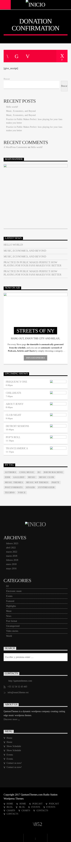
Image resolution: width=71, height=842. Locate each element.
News (8, 616)
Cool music (26, 472)
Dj (39, 472)
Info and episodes (35, 358)
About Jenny (15, 404)
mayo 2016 (11, 568)
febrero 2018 (12, 560)
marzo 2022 (11, 552)
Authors (10, 472)
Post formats (14, 487)
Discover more (11, 719)
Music (9, 611)
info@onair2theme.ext (18, 692)
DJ (7, 586)
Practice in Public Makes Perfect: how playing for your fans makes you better (32, 264)
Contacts (42, 810)
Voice (22, 492)
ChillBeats (13, 392)
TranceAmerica (17, 448)
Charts (11, 810)
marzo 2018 (11, 556)
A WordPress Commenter (15, 147)
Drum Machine (53, 472)
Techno (10, 492)
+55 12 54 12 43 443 (17, 686)
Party (55, 482)
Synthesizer (46, 487)
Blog (10, 807)
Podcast (37, 803)
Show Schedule (14, 746)
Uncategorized (12, 626)
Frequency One (16, 381)
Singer (30, 487)
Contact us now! (14, 763)
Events (9, 596)
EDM (7, 477)
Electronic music (14, 591)
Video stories (12, 631)
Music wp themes (37, 482)
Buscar (7, 79)
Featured (10, 601)
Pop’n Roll (13, 437)
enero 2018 (11, 564)
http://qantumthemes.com (20, 681)
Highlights (11, 606)
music (32, 477)
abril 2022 (11, 547)
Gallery (19, 477)
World (9, 636)
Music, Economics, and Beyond (21, 111)
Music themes (14, 482)
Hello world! (12, 107)
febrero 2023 (12, 543)
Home (9, 738)
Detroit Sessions (17, 426)
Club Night (13, 415)
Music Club (46, 477)
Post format (11, 621)
